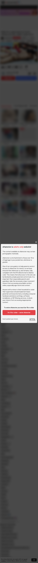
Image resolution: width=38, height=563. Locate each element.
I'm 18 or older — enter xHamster (19, 312)
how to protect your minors (10, 319)
